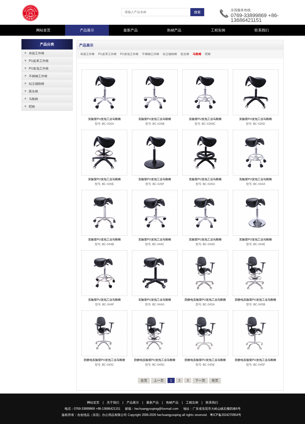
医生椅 (31, 91)
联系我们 (261, 30)
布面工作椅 (35, 53)
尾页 (215, 380)
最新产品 (130, 30)
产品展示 (133, 402)
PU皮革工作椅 (37, 61)
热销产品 (174, 30)
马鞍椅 (31, 99)
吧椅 (30, 106)
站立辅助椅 (35, 83)
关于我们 (113, 402)
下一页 (200, 380)
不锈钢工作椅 (36, 76)
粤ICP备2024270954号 (225, 415)
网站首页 (43, 30)
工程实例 (218, 30)
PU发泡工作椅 (37, 68)
